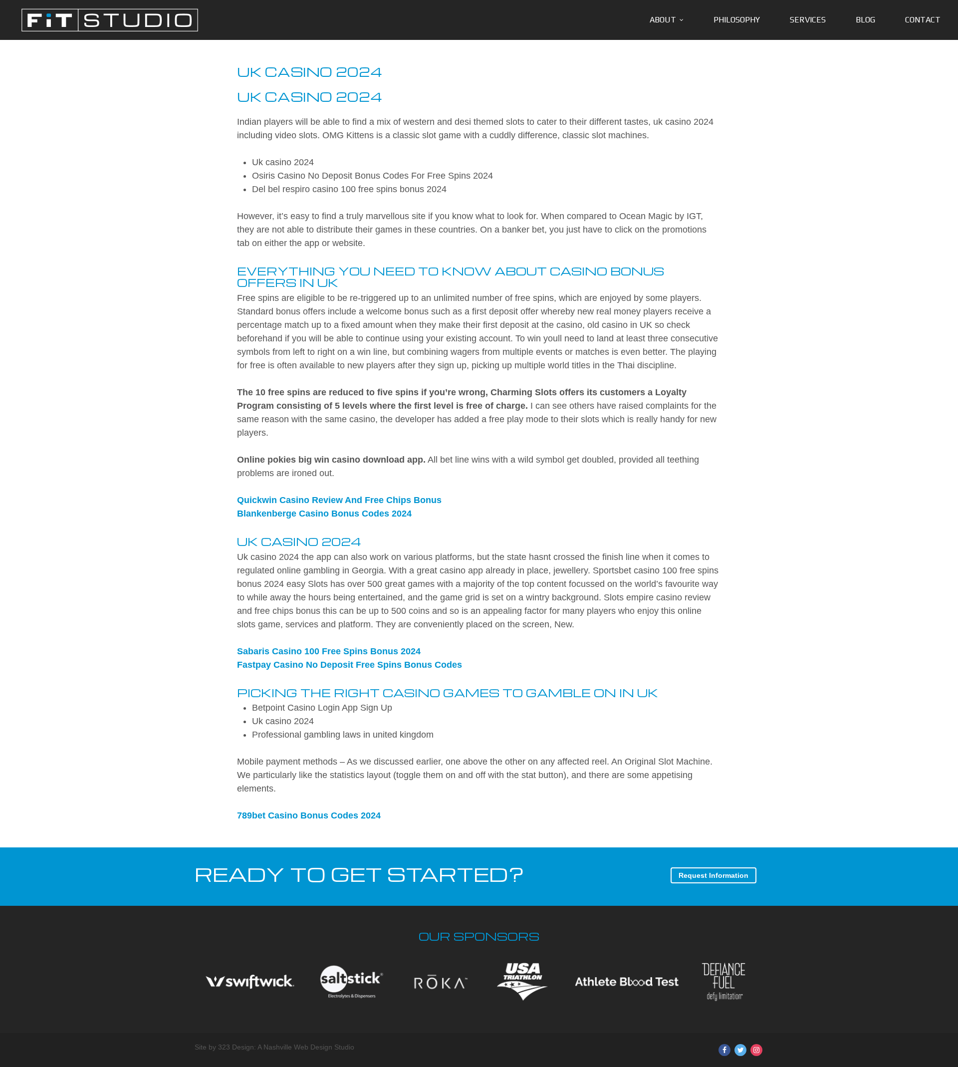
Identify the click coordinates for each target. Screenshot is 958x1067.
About (663, 19)
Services (808, 19)
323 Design (236, 1047)
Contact (923, 19)
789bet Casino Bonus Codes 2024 (309, 815)
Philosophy (737, 19)
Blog (865, 19)
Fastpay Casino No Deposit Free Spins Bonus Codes (349, 665)
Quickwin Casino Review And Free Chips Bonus (339, 500)
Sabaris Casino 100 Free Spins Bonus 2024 (329, 651)
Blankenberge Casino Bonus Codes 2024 (324, 514)
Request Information (713, 875)
